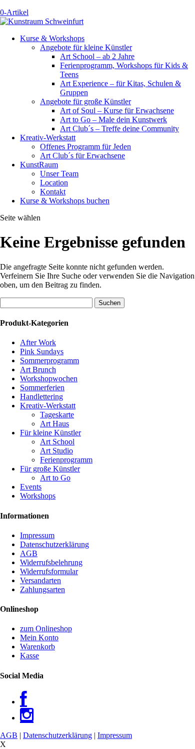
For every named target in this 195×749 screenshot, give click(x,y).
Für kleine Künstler (50, 432)
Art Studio (56, 450)
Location (54, 182)
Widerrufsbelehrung (51, 562)
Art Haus (54, 423)
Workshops (38, 495)
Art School (57, 441)
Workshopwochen (49, 378)
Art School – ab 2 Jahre (97, 56)
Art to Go (55, 477)
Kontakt (53, 191)
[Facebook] (23, 701)
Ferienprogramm (66, 459)
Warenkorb (37, 646)
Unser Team (59, 173)
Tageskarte (57, 414)
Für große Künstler (50, 468)
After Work (38, 342)
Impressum (37, 535)
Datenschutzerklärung (54, 544)
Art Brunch (38, 369)
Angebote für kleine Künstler (86, 47)
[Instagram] (27, 717)
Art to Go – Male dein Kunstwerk (113, 119)
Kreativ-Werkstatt (48, 137)
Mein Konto (39, 637)
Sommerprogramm (49, 360)
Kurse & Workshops (52, 38)
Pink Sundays (42, 351)
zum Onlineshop (46, 628)
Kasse (29, 655)
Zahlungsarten (42, 589)
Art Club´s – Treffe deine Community (119, 128)
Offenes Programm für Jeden (85, 146)
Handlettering (41, 396)
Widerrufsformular (49, 571)
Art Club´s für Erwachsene (82, 155)
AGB (29, 553)
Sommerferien (42, 387)
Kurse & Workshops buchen (65, 200)
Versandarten (40, 580)
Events (31, 486)
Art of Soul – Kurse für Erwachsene (117, 110)
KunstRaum (39, 164)
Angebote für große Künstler (85, 101)
